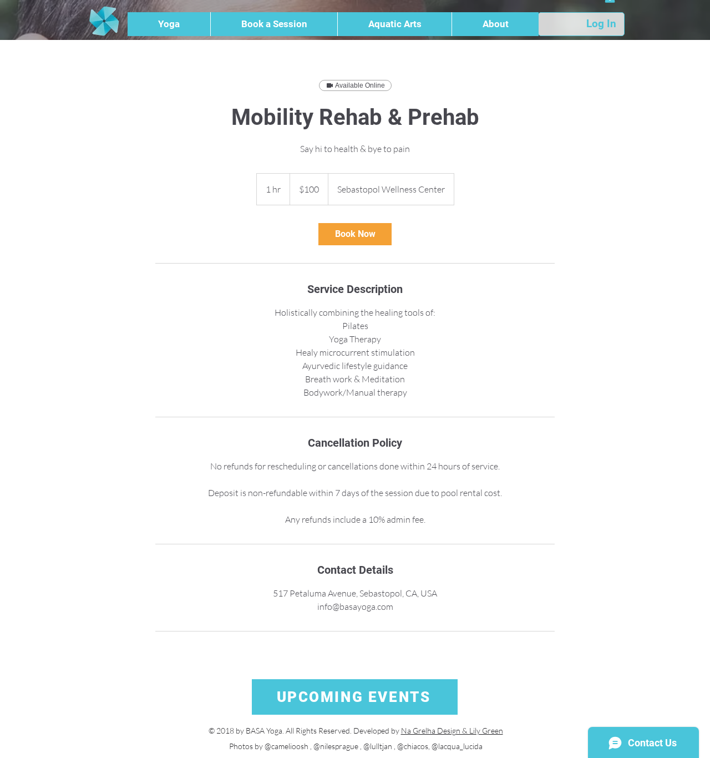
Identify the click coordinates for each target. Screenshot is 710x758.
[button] (169, 24)
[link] (355, 234)
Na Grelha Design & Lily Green (452, 730)
